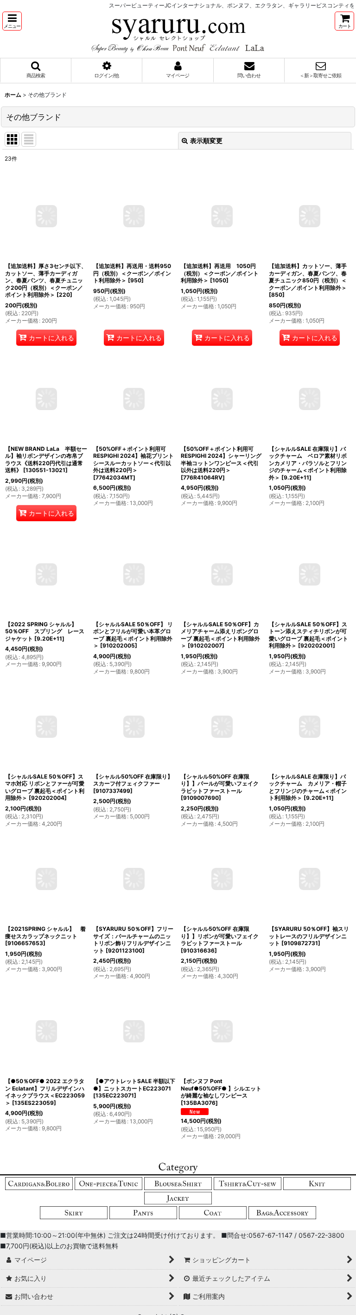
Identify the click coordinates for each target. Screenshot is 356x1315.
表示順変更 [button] (206, 140)
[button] (12, 21)
